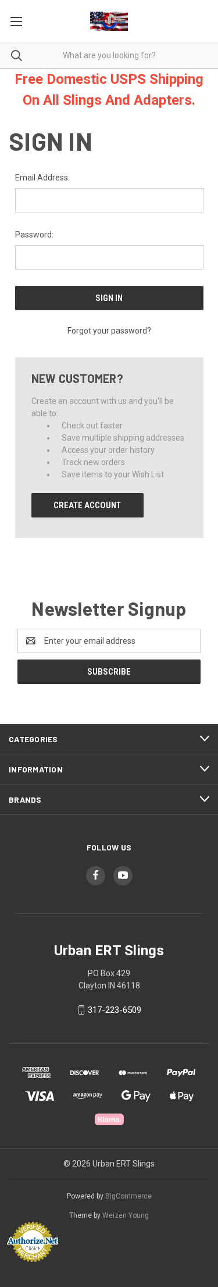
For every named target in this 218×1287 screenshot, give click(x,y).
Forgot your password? (109, 330)
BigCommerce (128, 1196)
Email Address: (42, 177)
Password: (34, 234)
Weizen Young (125, 1215)
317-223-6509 (114, 1010)
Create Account (87, 505)
